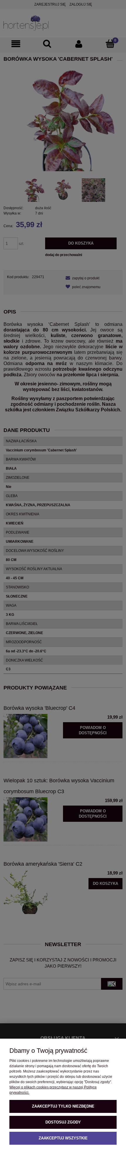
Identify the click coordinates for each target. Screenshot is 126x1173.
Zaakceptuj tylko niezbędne (63, 1106)
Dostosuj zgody (63, 1122)
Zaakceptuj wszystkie (63, 1138)
